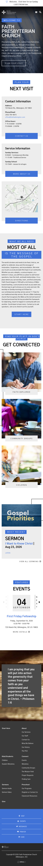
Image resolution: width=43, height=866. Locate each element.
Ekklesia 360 (21, 862)
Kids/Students (7, 756)
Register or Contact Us (30, 792)
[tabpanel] (21, 39)
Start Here (6, 728)
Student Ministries (8, 764)
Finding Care (26, 779)
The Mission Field (28, 771)
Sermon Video (7, 792)
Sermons (5, 784)
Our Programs (26, 788)
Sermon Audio (7, 788)
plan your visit (14, 63)
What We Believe (27, 743)
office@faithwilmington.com (15, 117)
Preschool (26, 784)
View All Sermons (29, 561)
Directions (21, 221)
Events (24, 760)
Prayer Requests (27, 775)
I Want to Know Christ (19, 543)
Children (5, 760)
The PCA (25, 751)
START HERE (22, 314)
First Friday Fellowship (21, 616)
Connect (25, 756)
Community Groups (28, 768)
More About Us (21, 174)
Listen (7, 553)
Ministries (25, 764)
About (24, 728)
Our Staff (25, 736)
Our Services (26, 732)
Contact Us (21, 136)
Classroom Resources (29, 796)
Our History (26, 747)
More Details (20, 632)
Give (3, 801)
